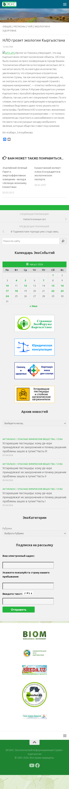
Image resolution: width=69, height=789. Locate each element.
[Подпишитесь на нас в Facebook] (37, 765)
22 (52, 290)
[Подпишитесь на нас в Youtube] (31, 765)
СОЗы (60, 439)
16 (62, 285)
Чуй (30, 26)
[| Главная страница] (11, 4)
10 (7, 285)
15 (52, 285)
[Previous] (29, 653)
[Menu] (65, 4)
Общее (7, 26)
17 (7, 290)
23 (62, 290)
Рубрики (7, 528)
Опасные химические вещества (36, 439)
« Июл (33, 306)
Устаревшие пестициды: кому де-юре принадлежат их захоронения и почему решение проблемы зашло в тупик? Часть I (34, 497)
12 (25, 285)
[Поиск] (62, 241)
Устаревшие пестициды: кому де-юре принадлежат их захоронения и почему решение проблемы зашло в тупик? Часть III (34, 447)
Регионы (20, 26)
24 (7, 296)
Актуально (9, 439)
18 (16, 290)
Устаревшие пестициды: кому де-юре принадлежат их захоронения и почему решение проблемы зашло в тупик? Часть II (34, 472)
